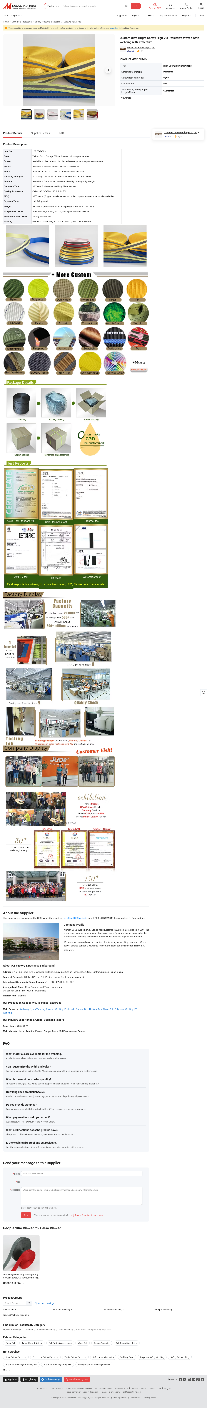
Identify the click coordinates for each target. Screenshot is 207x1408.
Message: (15, 1189)
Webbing (24, 1009)
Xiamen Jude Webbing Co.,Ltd (141, 47)
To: (18, 1181)
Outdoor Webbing (61, 1309)
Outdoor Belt (81, 1009)
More (5, 1370)
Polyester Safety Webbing (152, 1357)
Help (150, 15)
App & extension (167, 15)
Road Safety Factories (15, 1357)
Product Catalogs (45, 1303)
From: (17, 1173)
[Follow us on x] (184, 1379)
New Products (9, 1309)
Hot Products (42, 1388)
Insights (167, 1388)
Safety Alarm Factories (103, 1357)
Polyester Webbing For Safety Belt (21, 1364)
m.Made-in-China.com (111, 1392)
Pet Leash (69, 1009)
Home (6, 21)
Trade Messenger (51, 1379)
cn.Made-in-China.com (132, 1392)
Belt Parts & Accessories (60, 1343)
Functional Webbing (113, 1309)
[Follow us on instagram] (189, 1379)
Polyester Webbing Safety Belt (57, 1364)
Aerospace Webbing (163, 1309)
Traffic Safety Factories (75, 1357)
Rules (202, 15)
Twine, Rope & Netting (32, 1343)
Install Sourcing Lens (78, 1379)
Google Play (29, 1379)
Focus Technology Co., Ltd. (82, 1397)
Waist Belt (82, 1343)
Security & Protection (22, 21)
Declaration (135, 1397)
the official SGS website (75, 917)
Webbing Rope (127, 1357)
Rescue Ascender (102, 1343)
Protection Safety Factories (45, 1357)
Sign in (201, 7)
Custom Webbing (54, 1009)
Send (26, 1215)
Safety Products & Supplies (47, 21)
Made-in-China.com (90, 1392)
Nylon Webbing (37, 1009)
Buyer (134, 15)
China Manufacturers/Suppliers (79, 1388)
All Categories (13, 15)
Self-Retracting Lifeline (126, 1343)
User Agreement (120, 1397)
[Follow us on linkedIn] (202, 1379)
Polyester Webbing (124, 1009)
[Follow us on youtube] (193, 1379)
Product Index (155, 1388)
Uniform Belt (95, 1009)
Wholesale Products (103, 1388)
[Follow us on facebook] (180, 1379)
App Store (11, 1379)
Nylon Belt (108, 1009)
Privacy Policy (150, 1397)
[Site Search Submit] (136, 6)
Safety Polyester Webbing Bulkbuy (94, 1364)
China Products (57, 1388)
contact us (114, 28)
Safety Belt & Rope (72, 21)
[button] (126, 6)
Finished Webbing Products (16, 1314)
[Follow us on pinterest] (198, 1379)
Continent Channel (138, 1388)
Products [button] (52, 6)
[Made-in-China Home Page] (19, 6)
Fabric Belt (10, 1343)
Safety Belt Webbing (179, 1357)
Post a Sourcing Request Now (87, 1215)
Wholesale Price (121, 1388)
